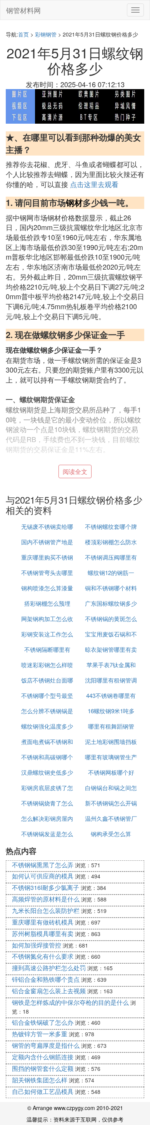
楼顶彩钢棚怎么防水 (111, 542)
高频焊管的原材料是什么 (46, 899)
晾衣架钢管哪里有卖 (111, 649)
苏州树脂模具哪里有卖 (42, 933)
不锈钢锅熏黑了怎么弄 (42, 864)
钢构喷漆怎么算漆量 (47, 588)
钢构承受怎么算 (111, 834)
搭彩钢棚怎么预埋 (47, 603)
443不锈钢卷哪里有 (111, 695)
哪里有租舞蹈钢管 (111, 726)
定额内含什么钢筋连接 (42, 1056)
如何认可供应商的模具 (42, 876)
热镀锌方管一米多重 (39, 1033)
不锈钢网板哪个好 (111, 772)
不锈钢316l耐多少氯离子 (45, 887)
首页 (23, 34)
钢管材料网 (23, 10)
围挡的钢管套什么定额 (42, 1068)
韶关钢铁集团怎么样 (39, 1079)
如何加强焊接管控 (36, 945)
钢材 (74, 202)
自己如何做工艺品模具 (42, 1091)
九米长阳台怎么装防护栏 (46, 910)
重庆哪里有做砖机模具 (42, 922)
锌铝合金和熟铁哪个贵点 (46, 979)
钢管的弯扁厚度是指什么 (46, 1045)
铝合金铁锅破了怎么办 (42, 1022)
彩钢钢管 (46, 34)
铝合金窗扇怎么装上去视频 (49, 990)
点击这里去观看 (94, 184)
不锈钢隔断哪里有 (47, 649)
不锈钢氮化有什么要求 (42, 956)
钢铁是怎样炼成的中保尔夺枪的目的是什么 (70, 1002)
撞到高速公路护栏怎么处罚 (49, 967)
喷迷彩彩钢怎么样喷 (47, 665)
